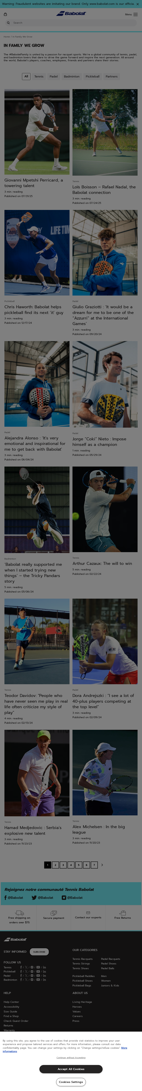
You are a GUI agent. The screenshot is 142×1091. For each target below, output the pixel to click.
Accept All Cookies (71, 1069)
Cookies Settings (71, 1082)
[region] (71, 1061)
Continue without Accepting (71, 1057)
